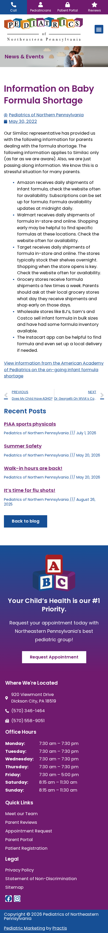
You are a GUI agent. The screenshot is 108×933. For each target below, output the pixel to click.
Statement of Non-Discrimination (41, 878)
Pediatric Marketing (24, 928)
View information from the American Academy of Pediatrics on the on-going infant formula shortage (54, 369)
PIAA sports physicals (30, 424)
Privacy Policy (19, 870)
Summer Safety (23, 446)
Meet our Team (21, 813)
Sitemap (14, 887)
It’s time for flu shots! (29, 490)
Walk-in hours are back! (33, 468)
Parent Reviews (21, 822)
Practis (59, 928)
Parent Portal (19, 839)
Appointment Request (28, 831)
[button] (99, 29)
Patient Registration (26, 848)
